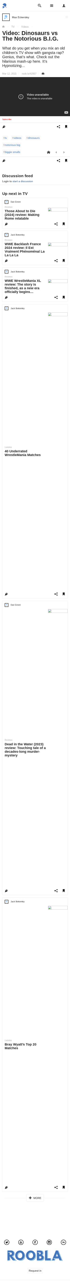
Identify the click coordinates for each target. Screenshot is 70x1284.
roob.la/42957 (29, 73)
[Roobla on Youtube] (21, 1243)
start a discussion (23, 181)
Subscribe (6, 119)
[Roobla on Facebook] (35, 1243)
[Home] (4, 27)
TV (13, 27)
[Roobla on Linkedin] (63, 1243)
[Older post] (64, 153)
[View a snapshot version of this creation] (43, 73)
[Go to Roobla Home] (4, 7)
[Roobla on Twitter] (6, 1243)
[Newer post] (56, 153)
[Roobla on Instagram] (49, 1243)
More (37, 1198)
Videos (25, 27)
